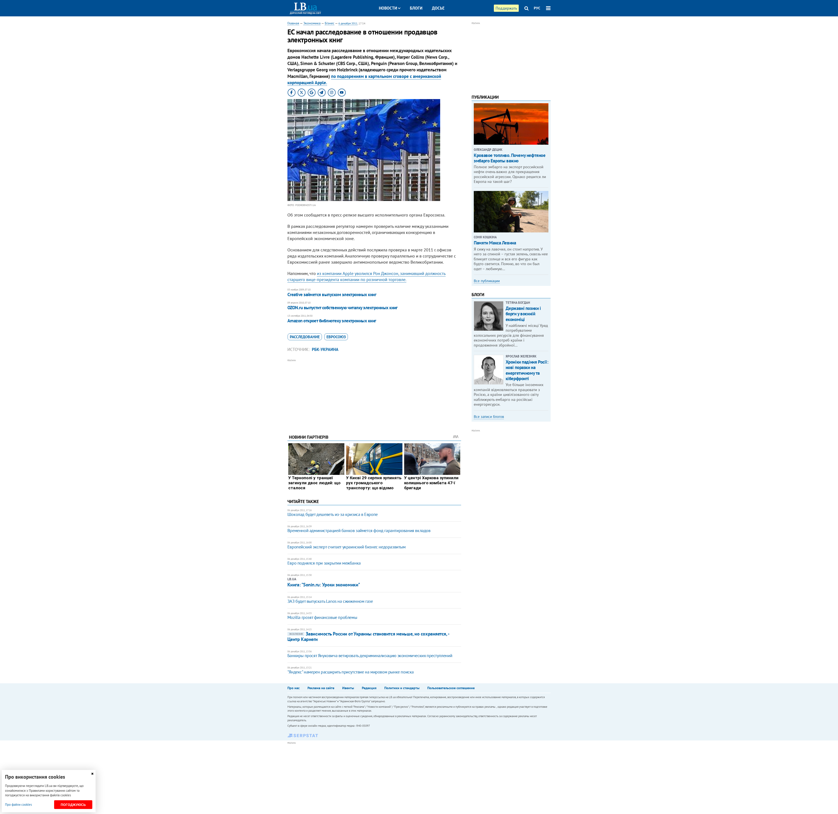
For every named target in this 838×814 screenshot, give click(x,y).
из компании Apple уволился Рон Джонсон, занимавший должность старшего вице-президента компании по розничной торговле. (366, 276)
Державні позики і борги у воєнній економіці (523, 313)
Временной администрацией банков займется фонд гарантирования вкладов (359, 530)
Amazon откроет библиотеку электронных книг (331, 321)
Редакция (369, 688)
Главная (293, 23)
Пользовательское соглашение (451, 688)
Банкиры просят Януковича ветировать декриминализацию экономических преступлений (369, 655)
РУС (537, 8)
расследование (305, 336)
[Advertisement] (374, 393)
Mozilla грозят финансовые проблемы (322, 617)
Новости (388, 8)
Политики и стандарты (401, 688)
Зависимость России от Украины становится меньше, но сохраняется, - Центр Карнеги (368, 636)
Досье (438, 8)
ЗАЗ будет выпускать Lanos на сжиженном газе (330, 601)
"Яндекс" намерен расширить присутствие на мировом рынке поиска (350, 672)
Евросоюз (336, 336)
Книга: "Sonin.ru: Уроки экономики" (323, 585)
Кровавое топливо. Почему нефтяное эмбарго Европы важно (509, 158)
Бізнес (329, 23)
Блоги (416, 8)
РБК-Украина (325, 349)
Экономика (312, 23)
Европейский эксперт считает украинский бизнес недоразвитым (346, 547)
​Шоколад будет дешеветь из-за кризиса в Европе (332, 514)
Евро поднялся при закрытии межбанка (324, 563)
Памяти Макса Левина (495, 243)
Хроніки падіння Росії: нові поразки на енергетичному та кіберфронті (527, 370)
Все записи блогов (489, 416)
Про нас (293, 688)
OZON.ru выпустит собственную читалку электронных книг (342, 308)
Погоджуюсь (73, 805)
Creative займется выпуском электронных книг (331, 294)
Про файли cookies (18, 804)
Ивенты (348, 688)
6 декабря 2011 (347, 23)
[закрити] (92, 773)
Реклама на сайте (320, 688)
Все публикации (487, 280)
